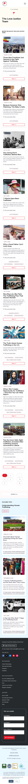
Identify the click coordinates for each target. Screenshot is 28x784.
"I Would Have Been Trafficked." (11, 199)
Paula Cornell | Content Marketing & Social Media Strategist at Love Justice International (14, 552)
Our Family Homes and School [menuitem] (9, 681)
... (19, 475)
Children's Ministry (14, 261)
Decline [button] (16, 781)
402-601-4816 (14, 752)
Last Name (6, 722)
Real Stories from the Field (14, 360)
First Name (7, 715)
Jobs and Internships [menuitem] (7, 666)
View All (5, 511)
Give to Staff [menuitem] (5, 695)
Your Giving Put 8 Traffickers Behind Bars (12, 154)
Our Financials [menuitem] (5, 702)
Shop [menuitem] (3, 704)
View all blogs (14, 9)
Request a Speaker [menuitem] (6, 687)
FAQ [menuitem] (3, 683)
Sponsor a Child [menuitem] (5, 700)
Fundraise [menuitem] (4, 670)
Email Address (7, 729)
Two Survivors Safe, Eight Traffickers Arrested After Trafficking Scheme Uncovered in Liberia (13, 442)
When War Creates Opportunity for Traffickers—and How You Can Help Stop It (13, 392)
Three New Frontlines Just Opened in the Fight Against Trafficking (13, 59)
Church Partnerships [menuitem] (6, 664)
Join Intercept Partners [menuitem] (7, 697)
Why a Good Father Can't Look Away (13, 245)
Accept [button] (11, 781)
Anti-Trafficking (14, 75)
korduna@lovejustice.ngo (18, 649)
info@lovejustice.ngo (14, 755)
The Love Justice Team (10, 71)
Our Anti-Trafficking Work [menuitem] (8, 678)
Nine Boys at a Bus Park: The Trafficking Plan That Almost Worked (13, 296)
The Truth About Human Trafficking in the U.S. (12, 344)
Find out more (17, 778)
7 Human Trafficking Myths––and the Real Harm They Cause (14, 581)
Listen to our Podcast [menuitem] (7, 685)
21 (20, 479)
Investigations (19, 357)
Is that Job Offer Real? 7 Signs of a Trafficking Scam (13, 619)
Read (13, 79)
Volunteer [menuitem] (4, 668)
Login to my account (10, 645)
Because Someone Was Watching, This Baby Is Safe (14, 106)
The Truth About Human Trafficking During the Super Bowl (12, 538)
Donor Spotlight (18, 264)
